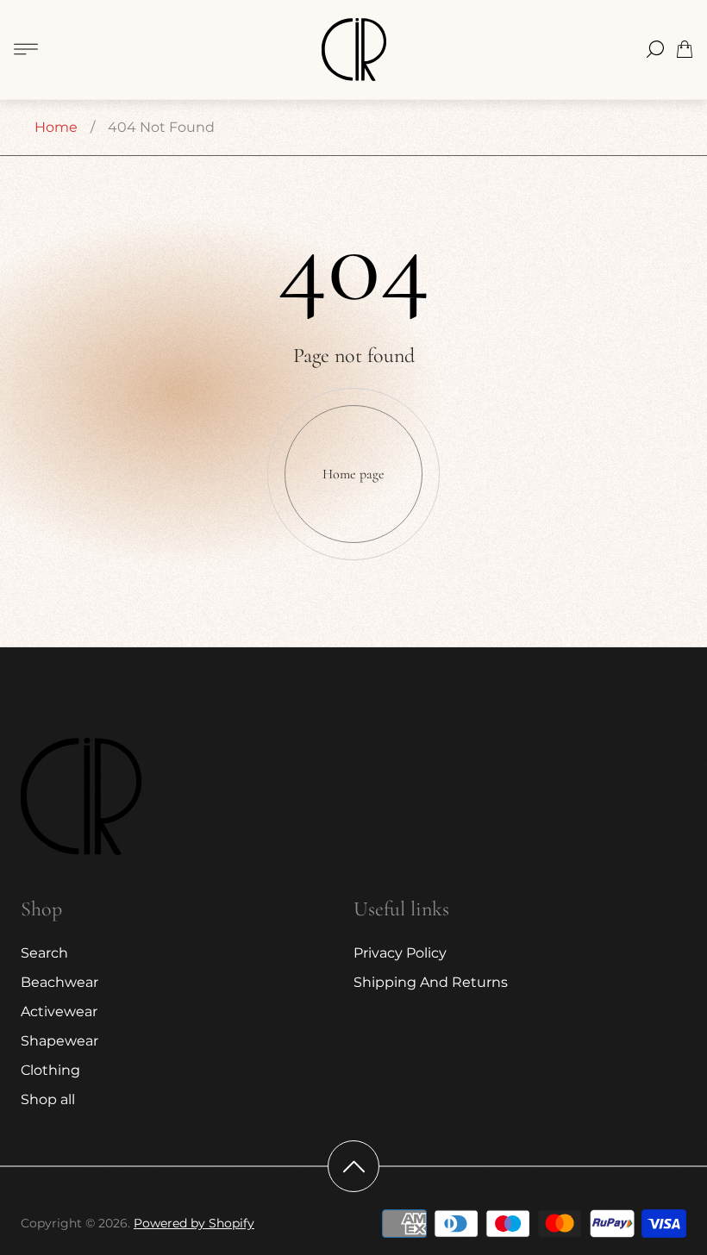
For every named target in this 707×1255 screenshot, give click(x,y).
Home (56, 127)
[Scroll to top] (353, 1166)
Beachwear (59, 982)
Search (44, 953)
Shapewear (59, 1041)
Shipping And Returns (431, 982)
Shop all (48, 1099)
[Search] (655, 49)
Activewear (59, 1011)
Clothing (50, 1070)
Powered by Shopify (194, 1223)
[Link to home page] (81, 798)
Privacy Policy (400, 953)
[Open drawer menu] (26, 49)
